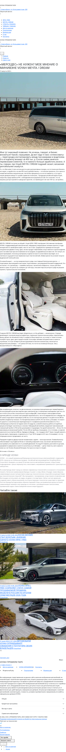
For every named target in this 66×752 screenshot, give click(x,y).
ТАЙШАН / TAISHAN (9, 26)
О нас (5, 34)
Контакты (6, 36)
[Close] (0, 725)
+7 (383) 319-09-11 (6, 665)
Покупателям (7, 30)
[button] (33, 653)
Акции (7, 749)
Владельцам (7, 32)
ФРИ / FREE (6, 20)
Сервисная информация (10, 713)
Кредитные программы (9, 704)
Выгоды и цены (7, 709)
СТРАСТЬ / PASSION (9, 24)
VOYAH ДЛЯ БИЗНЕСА (26, 667)
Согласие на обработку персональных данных (31, 719)
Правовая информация (8, 719)
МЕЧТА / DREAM (8, 22)
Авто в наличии (8, 28)
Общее (4, 699)
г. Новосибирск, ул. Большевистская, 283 (13, 9)
